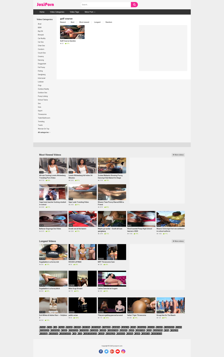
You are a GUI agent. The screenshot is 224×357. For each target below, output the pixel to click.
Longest (97, 22)
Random (109, 22)
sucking (102, 333)
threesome (121, 333)
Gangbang (42, 74)
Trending (41, 121)
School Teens (43, 100)
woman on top (157, 333)
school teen (54, 333)
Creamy (41, 56)
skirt (75, 333)
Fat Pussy (41, 67)
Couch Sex (42, 53)
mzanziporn (85, 330)
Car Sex (41, 42)
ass (56, 327)
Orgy (39, 85)
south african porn (91, 333)
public (132, 330)
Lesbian (41, 82)
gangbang (116, 327)
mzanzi (64, 330)
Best (72, 22)
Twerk (40, 125)
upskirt (138, 333)
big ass (62, 327)
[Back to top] (216, 350)
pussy (150, 330)
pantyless (124, 330)
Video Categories (57, 12)
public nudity (141, 330)
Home (42, 12)
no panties (94, 330)
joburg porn (142, 327)
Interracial (41, 78)
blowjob (70, 327)
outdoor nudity (114, 330)
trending (130, 333)
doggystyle (107, 327)
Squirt (40, 111)
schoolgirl (44, 333)
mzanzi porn (74, 330)
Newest (63, 22)
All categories (43, 132)
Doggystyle (42, 64)
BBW (39, 27)
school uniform (66, 333)
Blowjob (41, 35)
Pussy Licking (43, 96)
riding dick (175, 330)
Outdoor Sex (42, 93)
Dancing (41, 60)
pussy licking (158, 330)
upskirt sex (146, 333)
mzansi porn (45, 330)
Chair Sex (41, 46)
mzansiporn (56, 330)
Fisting (40, 71)
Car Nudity (42, 38)
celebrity (78, 327)
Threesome (42, 114)
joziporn (160, 327)
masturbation (169, 327)
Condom (41, 49)
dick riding (87, 327)
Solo (39, 107)
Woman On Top (43, 129)
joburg (134, 327)
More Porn (89, 12)
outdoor (103, 330)
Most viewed (84, 22)
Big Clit (40, 31)
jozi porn (152, 327)
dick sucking (97, 327)
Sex (39, 103)
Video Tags (74, 12)
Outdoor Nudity (43, 89)
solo (80, 333)
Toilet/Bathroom (44, 118)
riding (167, 330)
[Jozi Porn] (45, 5)
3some (43, 327)
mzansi (179, 327)
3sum (50, 327)
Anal (39, 24)
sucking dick (111, 333)
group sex (126, 327)
